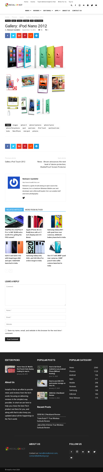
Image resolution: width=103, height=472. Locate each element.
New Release (38, 21)
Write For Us (62, 2)
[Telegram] (88, 5)
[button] (71, 5)
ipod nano (31, 128)
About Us (66, 10)
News (27, 10)
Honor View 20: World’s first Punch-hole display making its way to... (25, 369)
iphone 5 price (49, 125)
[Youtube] (96, 5)
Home (26, 2)
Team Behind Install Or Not (46, 2)
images (15, 125)
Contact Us (77, 10)
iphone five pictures (13, 128)
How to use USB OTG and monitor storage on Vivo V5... (57, 383)
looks (8, 131)
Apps (57, 10)
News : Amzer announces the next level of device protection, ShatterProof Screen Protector (51, 164)
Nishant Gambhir (13, 30)
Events (33, 2)
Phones (14, 17)
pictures (35, 131)
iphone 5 (24, 125)
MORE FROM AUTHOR (34, 210)
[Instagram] (79, 5)
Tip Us (71, 2)
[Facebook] (75, 5)
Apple (21, 17)
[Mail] (84, 5)
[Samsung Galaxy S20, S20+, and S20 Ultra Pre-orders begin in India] (35, 247)
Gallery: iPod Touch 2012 (15, 162)
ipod (24, 128)
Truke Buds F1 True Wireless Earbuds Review (48, 419)
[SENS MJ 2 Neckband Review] (42, 395)
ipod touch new (54, 128)
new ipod (26, 131)
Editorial (47, 10)
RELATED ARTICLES (14, 210)
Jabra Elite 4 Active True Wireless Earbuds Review (50, 426)
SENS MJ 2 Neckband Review (48, 414)
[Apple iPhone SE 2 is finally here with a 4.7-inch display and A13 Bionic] (35, 221)
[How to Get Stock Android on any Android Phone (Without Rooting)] (42, 369)
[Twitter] (92, 5)
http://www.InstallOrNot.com (30, 182)
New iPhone (17, 131)
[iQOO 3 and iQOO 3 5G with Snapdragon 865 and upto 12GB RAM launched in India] (14, 247)
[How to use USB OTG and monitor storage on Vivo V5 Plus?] (42, 383)
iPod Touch (42, 128)
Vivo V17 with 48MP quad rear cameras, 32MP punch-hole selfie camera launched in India (56, 261)
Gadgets (26, 21)
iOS (32, 21)
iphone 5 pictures (35, 125)
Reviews (36, 10)
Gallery (20, 21)
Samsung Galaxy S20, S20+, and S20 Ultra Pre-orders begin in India (35, 258)
